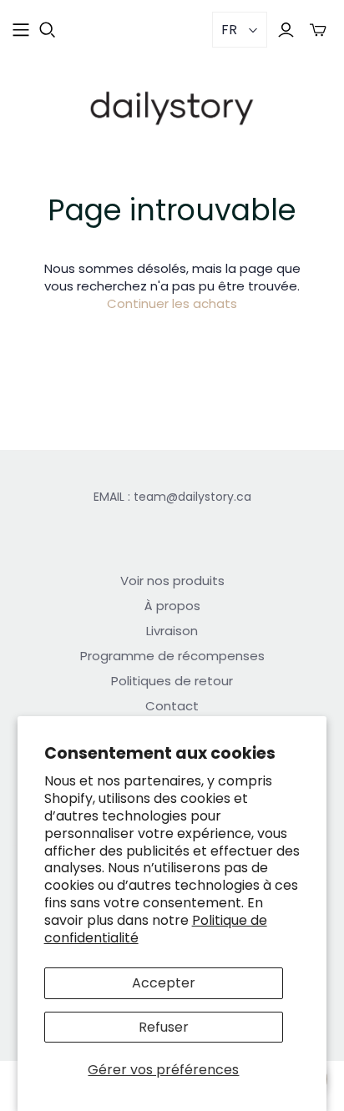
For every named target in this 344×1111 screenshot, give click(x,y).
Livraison (172, 630)
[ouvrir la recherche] (47, 30)
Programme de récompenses (172, 655)
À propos (172, 605)
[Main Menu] (21, 30)
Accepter (163, 982)
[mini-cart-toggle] (318, 30)
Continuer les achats (172, 303)
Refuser (164, 1027)
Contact (172, 706)
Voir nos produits (172, 580)
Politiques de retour (172, 680)
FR (229, 29)
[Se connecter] (286, 30)
